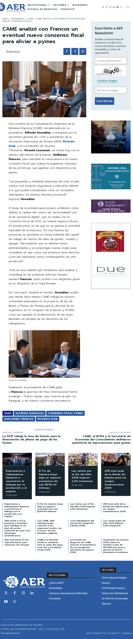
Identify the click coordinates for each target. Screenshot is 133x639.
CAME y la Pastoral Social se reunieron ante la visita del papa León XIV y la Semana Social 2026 (50, 544)
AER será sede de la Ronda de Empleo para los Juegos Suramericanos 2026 (115, 479)
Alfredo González (29, 413)
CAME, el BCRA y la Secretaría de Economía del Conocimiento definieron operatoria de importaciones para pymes (101, 439)
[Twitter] (103, 7)
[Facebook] (106, 7)
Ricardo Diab (47, 419)
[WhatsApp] (82, 51)
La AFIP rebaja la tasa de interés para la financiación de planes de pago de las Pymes (31, 439)
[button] (127, 7)
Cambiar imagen (107, 80)
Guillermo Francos (18, 419)
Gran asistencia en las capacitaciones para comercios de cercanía (16, 542)
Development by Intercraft (103, 633)
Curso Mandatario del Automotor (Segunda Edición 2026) (82, 523)
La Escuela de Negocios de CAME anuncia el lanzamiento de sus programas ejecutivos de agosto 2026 (83, 546)
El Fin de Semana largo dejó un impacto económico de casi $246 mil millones (50, 479)
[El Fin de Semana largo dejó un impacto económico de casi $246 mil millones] (50, 459)
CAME (30, 18)
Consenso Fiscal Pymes (65, 413)
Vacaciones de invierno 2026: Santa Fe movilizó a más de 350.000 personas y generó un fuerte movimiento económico (115, 546)
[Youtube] (117, 7)
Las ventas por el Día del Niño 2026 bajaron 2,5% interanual (82, 476)
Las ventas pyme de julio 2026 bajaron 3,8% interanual (114, 523)
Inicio (5, 18)
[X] (74, 51)
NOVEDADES (18, 18)
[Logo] (22, 582)
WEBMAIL (127, 633)
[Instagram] (110, 7)
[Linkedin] (114, 7)
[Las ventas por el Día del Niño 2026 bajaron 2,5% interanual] (83, 459)
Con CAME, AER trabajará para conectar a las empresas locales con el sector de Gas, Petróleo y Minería (49, 527)
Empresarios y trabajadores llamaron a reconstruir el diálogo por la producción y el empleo (16, 481)
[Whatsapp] (121, 7)
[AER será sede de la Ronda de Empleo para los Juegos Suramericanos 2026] (116, 459)
